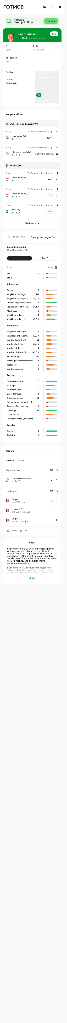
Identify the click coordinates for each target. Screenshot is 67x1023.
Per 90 (45, 258)
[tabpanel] (32, 495)
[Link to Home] (13, 7)
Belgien (13, 57)
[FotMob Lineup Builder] (32, 21)
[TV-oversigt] (45, 7)
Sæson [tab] (21, 460)
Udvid (32, 578)
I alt (19, 258)
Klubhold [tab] (10, 460)
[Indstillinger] (60, 7)
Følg (54, 34)
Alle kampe (30, 223)
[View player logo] (11, 37)
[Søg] (52, 7)
